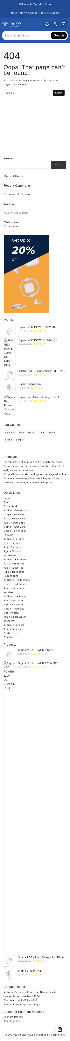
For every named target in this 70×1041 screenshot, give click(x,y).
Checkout (9, 637)
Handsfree (10, 555)
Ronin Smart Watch (15, 617)
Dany (21, 432)
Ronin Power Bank (14, 522)
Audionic (10, 432)
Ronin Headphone (14, 588)
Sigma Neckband (14, 604)
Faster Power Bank (15, 518)
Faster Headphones (15, 584)
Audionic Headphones (17, 580)
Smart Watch (11, 612)
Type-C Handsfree (14, 572)
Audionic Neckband (15, 596)
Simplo (20, 440)
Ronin (52, 432)
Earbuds (8, 535)
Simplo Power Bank (15, 531)
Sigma (8, 440)
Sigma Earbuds (13, 551)
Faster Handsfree (14, 563)
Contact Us (10, 633)
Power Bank (11, 506)
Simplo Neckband (14, 608)
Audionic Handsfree (15, 559)
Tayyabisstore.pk (25, 1034)
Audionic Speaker (14, 625)
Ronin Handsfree (13, 567)
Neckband (9, 592)
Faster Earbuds (13, 543)
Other (42, 432)
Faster (31, 432)
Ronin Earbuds (12, 547)
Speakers (9, 621)
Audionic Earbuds (14, 539)
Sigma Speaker (12, 629)
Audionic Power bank (16, 510)
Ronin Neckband (13, 600)
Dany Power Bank (14, 514)
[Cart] (63, 24)
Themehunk (58, 1034)
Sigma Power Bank (15, 526)
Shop (7, 502)
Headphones (11, 576)
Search (59, 35)
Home (7, 498)
